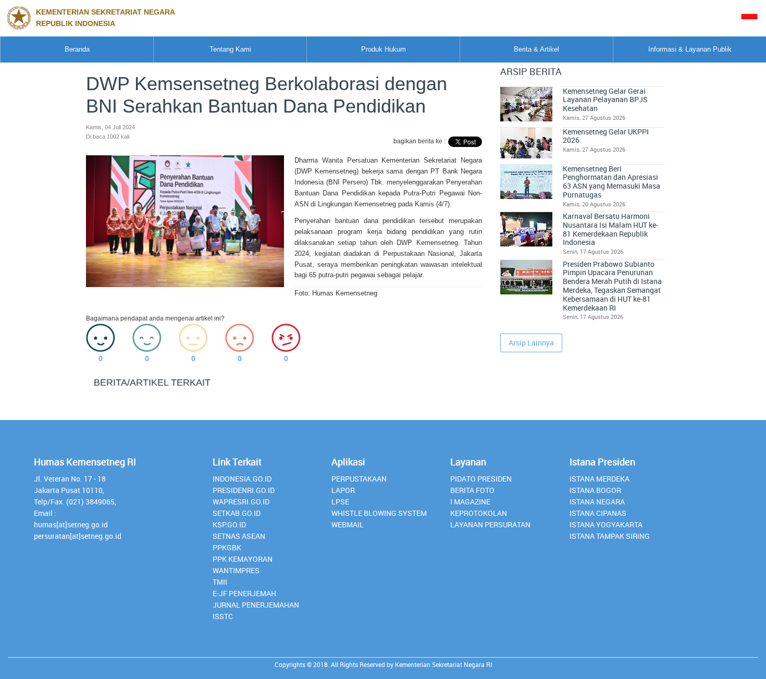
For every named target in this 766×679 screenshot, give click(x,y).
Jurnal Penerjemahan (256, 605)
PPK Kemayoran (243, 559)
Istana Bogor (595, 490)
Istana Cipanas (598, 513)
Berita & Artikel (536, 49)
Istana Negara (597, 502)
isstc (223, 616)
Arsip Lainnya (531, 343)
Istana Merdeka (599, 479)
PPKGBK (227, 547)
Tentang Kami (230, 49)
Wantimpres (236, 570)
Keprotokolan (478, 513)
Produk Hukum (383, 49)
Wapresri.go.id (241, 502)
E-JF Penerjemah (244, 593)
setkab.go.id (237, 513)
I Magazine (470, 502)
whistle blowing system (379, 513)
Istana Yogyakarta (606, 524)
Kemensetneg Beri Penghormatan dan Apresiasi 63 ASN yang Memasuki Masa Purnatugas (611, 182)
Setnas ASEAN (239, 536)
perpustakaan (359, 479)
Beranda (77, 49)
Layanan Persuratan (490, 524)
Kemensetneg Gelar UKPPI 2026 (606, 136)
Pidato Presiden (481, 479)
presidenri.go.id (244, 490)
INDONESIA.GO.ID (242, 479)
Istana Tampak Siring (610, 536)
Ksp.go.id (229, 524)
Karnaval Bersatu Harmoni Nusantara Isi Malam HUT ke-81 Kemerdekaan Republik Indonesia (610, 229)
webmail (347, 524)
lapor (343, 490)
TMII (220, 582)
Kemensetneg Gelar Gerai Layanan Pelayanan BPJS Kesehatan (605, 100)
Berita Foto (472, 490)
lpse (340, 502)
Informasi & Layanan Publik (690, 49)
